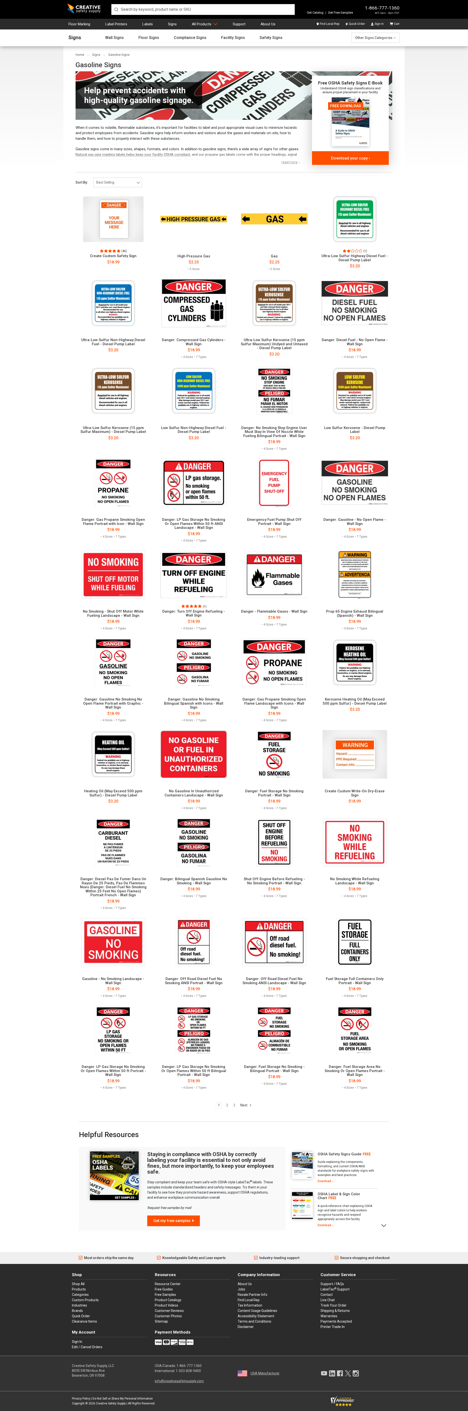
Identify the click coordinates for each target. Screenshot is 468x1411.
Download (324, 1181)
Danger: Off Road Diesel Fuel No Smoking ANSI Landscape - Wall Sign (274, 981)
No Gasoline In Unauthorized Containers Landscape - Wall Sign (194, 793)
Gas (274, 256)
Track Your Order (334, 1305)
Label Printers (116, 24)
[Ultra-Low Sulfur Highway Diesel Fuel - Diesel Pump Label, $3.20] (355, 219)
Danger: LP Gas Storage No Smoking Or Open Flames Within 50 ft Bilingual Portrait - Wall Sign (193, 1071)
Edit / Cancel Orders (87, 1347)
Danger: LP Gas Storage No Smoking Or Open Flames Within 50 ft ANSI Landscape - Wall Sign (193, 524)
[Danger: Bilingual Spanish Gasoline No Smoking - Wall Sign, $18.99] (194, 842)
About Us (268, 24)
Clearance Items (84, 1321)
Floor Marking (79, 24)
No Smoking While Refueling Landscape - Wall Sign (354, 881)
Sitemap (161, 1321)
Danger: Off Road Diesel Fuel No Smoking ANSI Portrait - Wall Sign (194, 981)
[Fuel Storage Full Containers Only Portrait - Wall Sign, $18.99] (355, 942)
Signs (172, 24)
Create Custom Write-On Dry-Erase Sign (355, 793)
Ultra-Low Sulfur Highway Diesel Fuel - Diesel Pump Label (355, 258)
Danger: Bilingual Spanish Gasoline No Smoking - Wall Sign (193, 881)
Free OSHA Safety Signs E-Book (350, 82)
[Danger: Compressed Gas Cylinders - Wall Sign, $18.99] (194, 303)
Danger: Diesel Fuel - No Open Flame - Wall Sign (355, 342)
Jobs (241, 1289)
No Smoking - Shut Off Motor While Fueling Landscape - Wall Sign (113, 613)
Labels (147, 24)
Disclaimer (246, 1327)
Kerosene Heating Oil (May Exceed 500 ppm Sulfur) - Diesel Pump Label (355, 701)
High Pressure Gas (193, 256)
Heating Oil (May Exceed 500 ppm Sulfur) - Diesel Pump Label (113, 793)
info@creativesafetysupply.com (179, 1381)
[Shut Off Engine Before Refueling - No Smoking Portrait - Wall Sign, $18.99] (274, 842)
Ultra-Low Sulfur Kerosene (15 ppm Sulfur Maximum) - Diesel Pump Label (113, 430)
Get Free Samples (340, 12)
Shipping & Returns (335, 1311)
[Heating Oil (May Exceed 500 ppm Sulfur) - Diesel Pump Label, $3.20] (113, 754)
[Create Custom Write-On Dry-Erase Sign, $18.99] (355, 754)
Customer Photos (168, 1316)
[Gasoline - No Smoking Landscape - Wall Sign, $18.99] (113, 942)
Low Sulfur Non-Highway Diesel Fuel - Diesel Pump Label (193, 430)
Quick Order (357, 24)
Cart (397, 24)
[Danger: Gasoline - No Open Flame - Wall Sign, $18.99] (355, 482)
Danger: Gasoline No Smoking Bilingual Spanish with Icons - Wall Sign (193, 703)
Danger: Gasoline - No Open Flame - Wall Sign (354, 522)
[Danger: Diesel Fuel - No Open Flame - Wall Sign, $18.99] (355, 303)
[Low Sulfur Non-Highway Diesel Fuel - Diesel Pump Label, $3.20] (194, 390)
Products (79, 1289)
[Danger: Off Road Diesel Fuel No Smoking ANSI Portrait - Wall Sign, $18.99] (194, 942)
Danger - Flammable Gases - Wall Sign (274, 611)
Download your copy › (350, 158)
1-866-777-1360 (382, 8)
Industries (79, 1305)
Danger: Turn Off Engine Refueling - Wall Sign (193, 613)
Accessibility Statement (256, 1316)
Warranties (329, 1316)
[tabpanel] (333, 1168)
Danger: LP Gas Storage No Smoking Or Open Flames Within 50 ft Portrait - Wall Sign (113, 1071)
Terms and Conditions (254, 1321)
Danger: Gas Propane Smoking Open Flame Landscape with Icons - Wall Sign (274, 703)
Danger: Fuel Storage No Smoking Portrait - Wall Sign (274, 793)
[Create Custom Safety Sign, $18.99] (113, 219)
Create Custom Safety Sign (113, 256)
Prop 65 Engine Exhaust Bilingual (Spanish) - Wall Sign (354, 613)
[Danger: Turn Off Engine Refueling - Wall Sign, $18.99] (194, 574)
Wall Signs (114, 38)
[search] (203, 9)
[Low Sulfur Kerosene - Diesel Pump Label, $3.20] (355, 390)
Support (239, 24)
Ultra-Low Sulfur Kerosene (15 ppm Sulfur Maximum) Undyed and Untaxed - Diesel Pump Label (274, 344)
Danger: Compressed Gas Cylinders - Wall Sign (194, 342)
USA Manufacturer (265, 1373)
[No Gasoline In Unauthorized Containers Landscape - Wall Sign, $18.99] (194, 754)
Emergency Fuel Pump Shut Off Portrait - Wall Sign (274, 522)
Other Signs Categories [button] (373, 38)
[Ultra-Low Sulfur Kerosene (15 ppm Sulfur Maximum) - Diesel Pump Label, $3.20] (113, 390)
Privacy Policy (81, 1398)
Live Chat (328, 1300)
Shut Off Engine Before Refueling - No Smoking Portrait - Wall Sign (274, 881)
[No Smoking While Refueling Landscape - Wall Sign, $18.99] (355, 842)
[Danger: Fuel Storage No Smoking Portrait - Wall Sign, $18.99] (274, 754)
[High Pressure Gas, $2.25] (194, 219)
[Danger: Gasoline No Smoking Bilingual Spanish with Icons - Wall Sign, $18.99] (194, 662)
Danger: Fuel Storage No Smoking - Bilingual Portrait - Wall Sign (274, 1069)
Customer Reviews (169, 1311)
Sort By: (82, 182)
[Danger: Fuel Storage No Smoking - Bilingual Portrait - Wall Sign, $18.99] (274, 1030)
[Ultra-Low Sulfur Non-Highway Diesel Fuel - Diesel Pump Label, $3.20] (113, 303)
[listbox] (117, 182)
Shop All (78, 1284)
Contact (327, 1295)
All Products (201, 24)
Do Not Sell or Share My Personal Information (123, 1398)
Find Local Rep (329, 24)
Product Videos (166, 1305)
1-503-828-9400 (188, 1371)
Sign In (379, 24)
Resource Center (168, 1284)
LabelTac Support (335, 1289)
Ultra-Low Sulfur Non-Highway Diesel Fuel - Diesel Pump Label (113, 342)
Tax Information (250, 1305)
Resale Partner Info (252, 1295)
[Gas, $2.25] (274, 219)
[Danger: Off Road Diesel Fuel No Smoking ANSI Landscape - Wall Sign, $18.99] (274, 942)
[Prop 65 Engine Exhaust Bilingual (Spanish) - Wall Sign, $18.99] (355, 574)
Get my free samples (172, 1220)
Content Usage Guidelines (257, 1311)
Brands (77, 1311)
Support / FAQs (332, 1284)
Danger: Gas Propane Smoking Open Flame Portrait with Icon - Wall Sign (113, 522)
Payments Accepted (336, 1321)
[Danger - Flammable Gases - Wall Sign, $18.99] (274, 574)
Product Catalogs (168, 1300)
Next (244, 1105)
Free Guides (164, 1289)
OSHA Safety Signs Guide (339, 1154)
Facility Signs (233, 38)
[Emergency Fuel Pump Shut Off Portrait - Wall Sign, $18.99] (274, 482)
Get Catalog (315, 12)
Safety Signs (271, 38)
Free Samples (165, 1295)
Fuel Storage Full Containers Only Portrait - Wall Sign (354, 981)
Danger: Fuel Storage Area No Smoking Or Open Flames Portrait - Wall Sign (355, 1071)
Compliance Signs (190, 38)
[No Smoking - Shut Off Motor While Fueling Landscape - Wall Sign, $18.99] (113, 574)
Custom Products (85, 1300)
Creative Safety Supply (111, 1403)
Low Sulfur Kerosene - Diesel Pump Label (354, 430)
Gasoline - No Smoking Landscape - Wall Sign (113, 981)
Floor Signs (148, 38)
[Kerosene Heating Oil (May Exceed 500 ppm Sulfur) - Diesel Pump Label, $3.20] (355, 662)
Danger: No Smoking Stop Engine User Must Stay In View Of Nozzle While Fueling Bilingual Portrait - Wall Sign (274, 432)
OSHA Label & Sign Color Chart (339, 1196)
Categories (80, 1295)
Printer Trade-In (333, 1327)
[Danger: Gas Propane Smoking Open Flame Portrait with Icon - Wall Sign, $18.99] (113, 482)
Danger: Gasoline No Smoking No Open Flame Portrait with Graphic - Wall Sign (113, 703)
